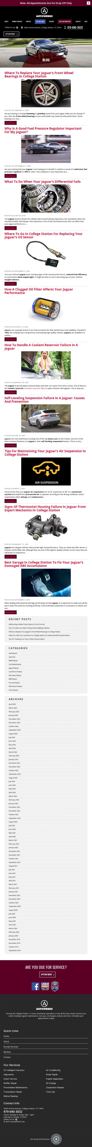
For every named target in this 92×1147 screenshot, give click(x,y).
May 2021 (12, 877)
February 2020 (14, 932)
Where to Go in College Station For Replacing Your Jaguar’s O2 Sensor (44, 235)
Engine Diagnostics (54, 1079)
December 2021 (14, 851)
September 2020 (15, 906)
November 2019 (14, 943)
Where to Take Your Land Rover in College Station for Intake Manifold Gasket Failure (39, 635)
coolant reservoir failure (36, 388)
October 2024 (13, 726)
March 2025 (13, 708)
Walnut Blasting (11, 1096)
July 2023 (12, 781)
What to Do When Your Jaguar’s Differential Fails (43, 182)
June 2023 (12, 785)
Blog (86, 21)
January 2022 (13, 847)
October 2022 (13, 814)
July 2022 (12, 825)
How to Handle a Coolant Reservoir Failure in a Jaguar (41, 347)
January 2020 (13, 936)
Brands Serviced (17, 21)
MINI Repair (13, 679)
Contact (78, 21)
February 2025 (14, 712)
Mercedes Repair (15, 675)
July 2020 (12, 914)
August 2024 (13, 734)
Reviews (51, 21)
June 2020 (12, 917)
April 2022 (12, 836)
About (6, 21)
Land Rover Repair (15, 672)
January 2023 (13, 803)
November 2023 (14, 767)
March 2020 (13, 928)
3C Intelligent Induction (14, 1070)
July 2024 (12, 737)
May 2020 (12, 921)
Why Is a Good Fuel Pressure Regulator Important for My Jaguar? (43, 130)
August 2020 (13, 910)
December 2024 (14, 719)
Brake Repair (52, 1074)
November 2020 (14, 899)
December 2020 (14, 895)
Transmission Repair (13, 1092)
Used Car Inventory (65, 21)
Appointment (10, 34)
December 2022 (14, 807)
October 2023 (13, 770)
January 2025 (13, 715)
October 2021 (13, 858)
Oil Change (51, 1083)
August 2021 (13, 866)
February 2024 (14, 756)
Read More (10, 123)
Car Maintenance (15, 664)
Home (6, 1036)
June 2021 (12, 873)
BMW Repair (13, 660)
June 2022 (12, 829)
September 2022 (15, 818)
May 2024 (12, 745)
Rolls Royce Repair (15, 686)
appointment (46, 974)
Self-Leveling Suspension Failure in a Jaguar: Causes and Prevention (45, 400)
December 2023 (14, 763)
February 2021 (14, 888)
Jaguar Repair (14, 668)
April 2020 (12, 925)
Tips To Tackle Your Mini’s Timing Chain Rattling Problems (29, 628)
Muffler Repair (10, 1083)
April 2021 (12, 880)
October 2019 (13, 947)
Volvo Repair (13, 690)
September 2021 (15, 862)
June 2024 (12, 741)
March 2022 (13, 840)
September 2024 (15, 730)
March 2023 (13, 796)
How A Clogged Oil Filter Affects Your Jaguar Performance (39, 291)
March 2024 (13, 752)
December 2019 (14, 939)
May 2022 (12, 833)
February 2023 (14, 800)
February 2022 (14, 844)
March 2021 (13, 884)
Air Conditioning (53, 1070)
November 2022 (14, 811)
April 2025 (12, 704)
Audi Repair (13, 653)
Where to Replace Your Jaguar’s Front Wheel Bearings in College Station (39, 75)
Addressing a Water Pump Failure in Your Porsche (27, 624)
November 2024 (14, 723)
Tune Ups (50, 1092)
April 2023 (12, 792)
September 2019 (15, 950)
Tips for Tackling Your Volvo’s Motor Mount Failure (27, 639)
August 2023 (13, 778)
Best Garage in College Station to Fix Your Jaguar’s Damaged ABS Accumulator (44, 564)
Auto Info (12, 657)
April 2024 (12, 748)
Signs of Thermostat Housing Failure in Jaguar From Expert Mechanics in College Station (45, 508)
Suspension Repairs (55, 1087)
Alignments (9, 1074)
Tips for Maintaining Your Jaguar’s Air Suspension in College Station (45, 453)
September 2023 (15, 774)
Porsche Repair (14, 683)
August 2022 (13, 822)
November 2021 (14, 855)
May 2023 (12, 789)
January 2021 (13, 892)
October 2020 (13, 903)
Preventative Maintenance (15, 1087)
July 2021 (12, 870)
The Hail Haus (40, 21)
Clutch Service (10, 1079)
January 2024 (13, 759)
